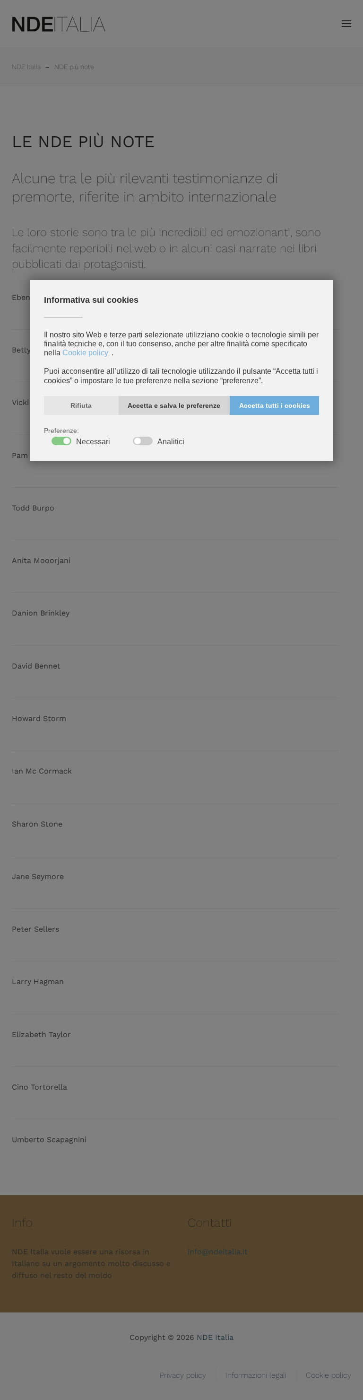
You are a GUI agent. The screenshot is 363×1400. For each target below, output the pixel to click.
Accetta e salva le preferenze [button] (174, 405)
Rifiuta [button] (81, 405)
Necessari (93, 442)
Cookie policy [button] (85, 353)
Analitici (170, 442)
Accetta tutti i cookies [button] (274, 405)
